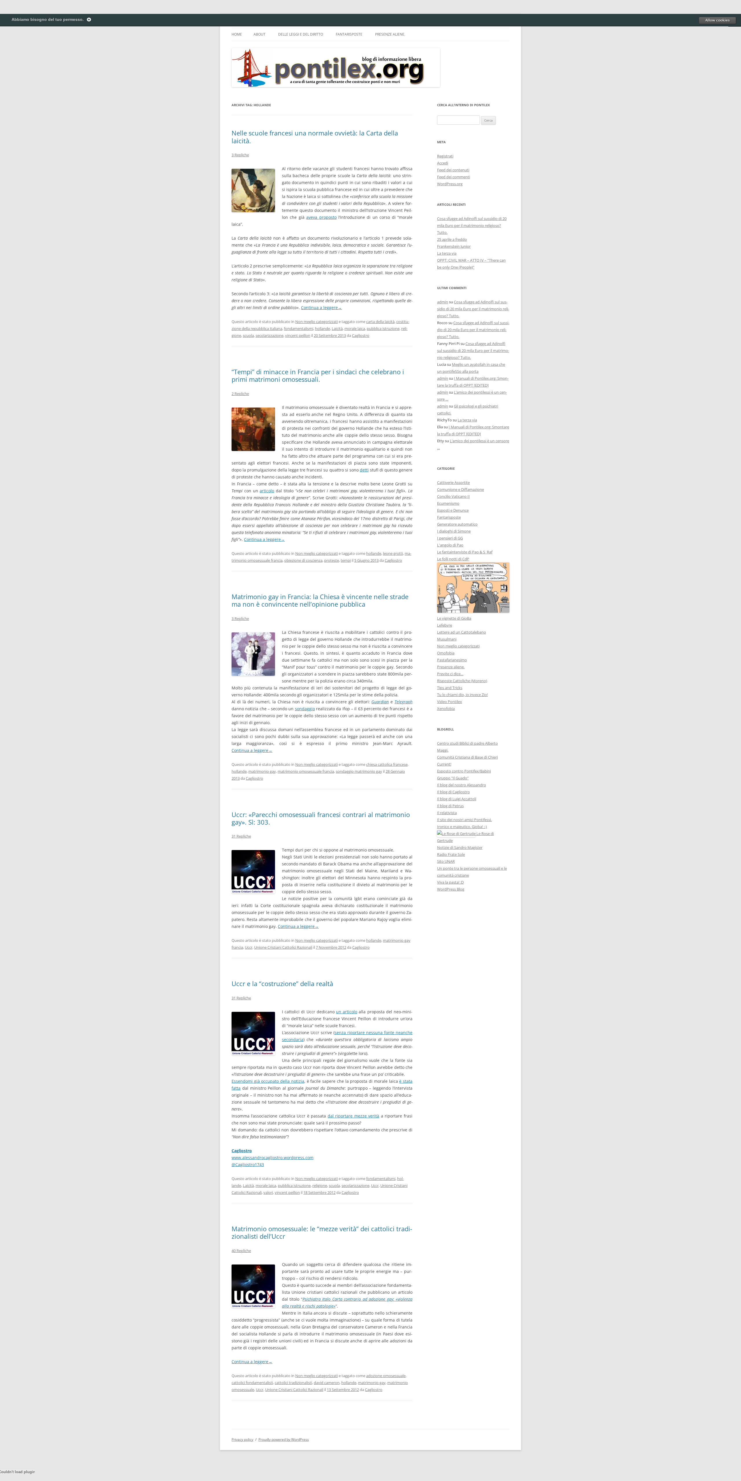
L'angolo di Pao (450, 545)
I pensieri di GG (450, 538)
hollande (322, 328)
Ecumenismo (448, 503)
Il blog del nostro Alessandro (461, 785)
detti (364, 470)
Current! (444, 764)
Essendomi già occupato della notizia (268, 1081)
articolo (267, 490)
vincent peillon (297, 335)
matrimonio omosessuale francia (306, 771)
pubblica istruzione (383, 328)
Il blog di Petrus (450, 805)
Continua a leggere (321, 307)
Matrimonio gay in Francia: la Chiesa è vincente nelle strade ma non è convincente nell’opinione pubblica (320, 600)
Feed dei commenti (453, 176)
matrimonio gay (262, 771)
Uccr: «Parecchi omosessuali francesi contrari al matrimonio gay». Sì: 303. (321, 818)
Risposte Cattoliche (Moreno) (462, 680)
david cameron (327, 1382)
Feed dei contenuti (453, 169)
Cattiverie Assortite (453, 482)
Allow (717, 20)
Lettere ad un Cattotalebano (461, 632)
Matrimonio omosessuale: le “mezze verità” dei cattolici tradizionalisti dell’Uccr (322, 1232)
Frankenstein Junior (454, 246)
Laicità (337, 328)
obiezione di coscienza (303, 560)
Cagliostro (360, 335)
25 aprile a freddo (452, 239)
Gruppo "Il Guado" (453, 778)
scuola (248, 335)
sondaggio (305, 708)
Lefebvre (444, 625)
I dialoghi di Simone (454, 531)
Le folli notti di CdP (453, 558)
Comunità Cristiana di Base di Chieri (467, 757)
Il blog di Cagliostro (453, 791)
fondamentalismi (298, 328)
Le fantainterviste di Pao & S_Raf (464, 552)
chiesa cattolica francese (387, 764)
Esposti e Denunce (453, 510)
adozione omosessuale (386, 1375)
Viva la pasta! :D (450, 882)
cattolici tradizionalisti (293, 1382)
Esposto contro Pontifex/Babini (464, 771)
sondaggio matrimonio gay (359, 771)
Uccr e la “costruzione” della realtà (282, 983)
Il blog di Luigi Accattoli (456, 798)
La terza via (446, 253)
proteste (331, 560)
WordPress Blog (450, 889)
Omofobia (445, 653)
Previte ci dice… (450, 673)
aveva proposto (321, 217)
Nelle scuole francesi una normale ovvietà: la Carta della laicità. (315, 137)
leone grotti (393, 553)
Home (237, 34)
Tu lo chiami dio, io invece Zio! (462, 694)
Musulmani (446, 639)
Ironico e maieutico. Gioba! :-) (462, 826)
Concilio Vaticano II (453, 496)
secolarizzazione (269, 335)
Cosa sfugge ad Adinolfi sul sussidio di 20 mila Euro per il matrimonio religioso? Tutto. (472, 225)
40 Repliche (241, 1250)
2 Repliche (240, 393)
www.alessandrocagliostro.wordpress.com (272, 1157)
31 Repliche (241, 836)
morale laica (354, 328)
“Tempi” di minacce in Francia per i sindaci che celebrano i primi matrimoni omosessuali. (318, 375)
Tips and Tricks (449, 687)
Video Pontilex (449, 701)
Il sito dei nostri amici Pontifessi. (464, 819)
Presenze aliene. (390, 34)
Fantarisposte (349, 34)
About (259, 34)
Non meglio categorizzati (316, 321)
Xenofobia (446, 708)
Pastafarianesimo (452, 659)
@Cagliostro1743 (248, 1164)
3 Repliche (240, 154)
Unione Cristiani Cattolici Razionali (283, 947)
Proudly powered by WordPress (283, 1439)
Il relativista (447, 812)
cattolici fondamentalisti (252, 1382)
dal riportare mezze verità (353, 1116)
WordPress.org (450, 183)
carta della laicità (380, 321)
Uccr (248, 947)
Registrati (445, 156)
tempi (346, 560)
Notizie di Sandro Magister (460, 847)
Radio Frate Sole (451, 854)
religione (319, 1185)
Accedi (442, 163)
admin (442, 301)
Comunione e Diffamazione (460, 489)
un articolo (346, 1011)
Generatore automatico (457, 524)
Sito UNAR (446, 861)
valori (268, 1192)
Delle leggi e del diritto (300, 34)
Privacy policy (242, 1439)
